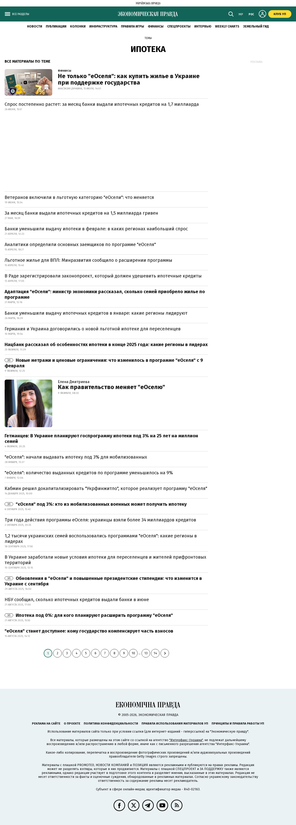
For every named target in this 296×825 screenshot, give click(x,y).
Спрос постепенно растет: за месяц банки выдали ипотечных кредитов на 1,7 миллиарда (102, 104)
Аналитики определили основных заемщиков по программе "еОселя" (80, 244)
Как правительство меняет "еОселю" (111, 387)
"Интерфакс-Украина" (186, 740)
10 (133, 653)
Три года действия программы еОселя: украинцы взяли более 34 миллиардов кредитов (100, 520)
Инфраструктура (103, 26)
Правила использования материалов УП (175, 723)
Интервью (202, 26)
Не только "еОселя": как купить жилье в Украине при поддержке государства (129, 79)
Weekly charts (227, 26)
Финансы (155, 26)
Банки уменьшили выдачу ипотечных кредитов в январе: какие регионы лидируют (96, 313)
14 (155, 653)
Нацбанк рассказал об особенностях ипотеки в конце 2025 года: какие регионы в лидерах (106, 344)
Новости (34, 26)
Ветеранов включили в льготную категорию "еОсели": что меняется (79, 197)
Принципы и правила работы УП (238, 723)
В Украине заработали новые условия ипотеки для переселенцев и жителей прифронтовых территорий (105, 559)
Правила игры (132, 26)
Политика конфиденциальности (111, 723)
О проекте (72, 723)
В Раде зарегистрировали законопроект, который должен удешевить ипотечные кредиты (103, 276)
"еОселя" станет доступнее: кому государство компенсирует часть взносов (89, 631)
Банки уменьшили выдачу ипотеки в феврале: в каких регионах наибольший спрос (96, 228)
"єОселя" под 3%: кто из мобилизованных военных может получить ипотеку (97, 504)
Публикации (56, 26)
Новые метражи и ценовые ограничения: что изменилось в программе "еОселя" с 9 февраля (104, 362)
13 (146, 653)
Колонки (78, 26)
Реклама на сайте (46, 723)
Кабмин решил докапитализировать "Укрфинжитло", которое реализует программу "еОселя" (106, 488)
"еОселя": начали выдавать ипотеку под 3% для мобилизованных (76, 457)
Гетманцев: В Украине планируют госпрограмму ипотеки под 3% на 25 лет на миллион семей (101, 438)
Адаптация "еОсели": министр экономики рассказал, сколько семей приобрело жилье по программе (105, 294)
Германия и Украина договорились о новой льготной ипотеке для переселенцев (93, 329)
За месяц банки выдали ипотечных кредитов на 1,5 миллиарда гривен (81, 213)
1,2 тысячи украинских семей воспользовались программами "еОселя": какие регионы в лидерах (101, 538)
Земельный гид (256, 26)
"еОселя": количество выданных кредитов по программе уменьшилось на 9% (89, 472)
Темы (148, 38)
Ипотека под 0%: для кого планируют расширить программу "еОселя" (90, 615)
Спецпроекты (179, 26)
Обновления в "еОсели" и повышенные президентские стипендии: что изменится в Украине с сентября (103, 581)
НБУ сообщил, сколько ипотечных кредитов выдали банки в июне (77, 599)
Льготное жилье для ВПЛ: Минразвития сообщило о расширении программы (88, 260)
